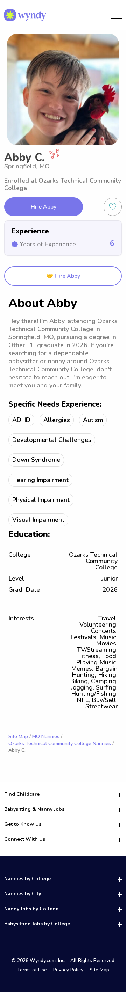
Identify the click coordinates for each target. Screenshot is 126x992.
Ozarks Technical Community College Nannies (59, 743)
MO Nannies (45, 736)
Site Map (18, 736)
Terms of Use (32, 970)
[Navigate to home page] (25, 15)
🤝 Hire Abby (63, 276)
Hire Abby (43, 207)
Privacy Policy (68, 970)
